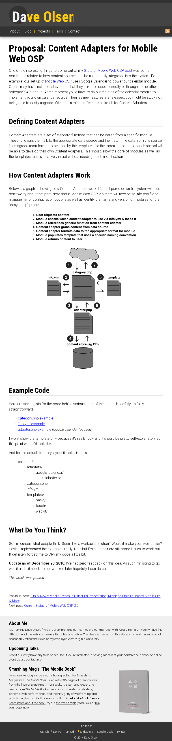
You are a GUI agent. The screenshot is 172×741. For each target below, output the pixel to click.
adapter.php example (34, 429)
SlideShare (86, 731)
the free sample (66, 703)
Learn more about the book (27, 703)
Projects (43, 31)
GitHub (44, 731)
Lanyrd (57, 731)
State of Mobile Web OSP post (108, 70)
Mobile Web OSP (58, 81)
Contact (74, 31)
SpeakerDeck (105, 731)
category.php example (35, 418)
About (14, 31)
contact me (33, 659)
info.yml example (31, 424)
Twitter (121, 731)
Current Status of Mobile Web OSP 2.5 (51, 606)
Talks (59, 31)
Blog (28, 31)
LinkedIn (71, 731)
